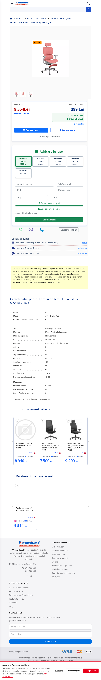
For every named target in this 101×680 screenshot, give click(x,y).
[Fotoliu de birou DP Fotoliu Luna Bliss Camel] (25, 430)
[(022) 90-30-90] (88, 3)
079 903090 (30, 568)
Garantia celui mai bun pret (63, 573)
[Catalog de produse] (12, 3)
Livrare (55, 562)
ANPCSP (56, 577)
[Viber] (31, 230)
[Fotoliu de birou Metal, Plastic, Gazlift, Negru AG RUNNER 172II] (50, 430)
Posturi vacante (16, 591)
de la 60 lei (82, 248)
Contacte (13, 602)
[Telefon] (42, 230)
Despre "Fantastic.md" (19, 588)
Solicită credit (49, 219)
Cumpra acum (69, 130)
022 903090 (30, 571)
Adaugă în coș (32, 130)
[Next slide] (87, 441)
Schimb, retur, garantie (62, 565)
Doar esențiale (73, 671)
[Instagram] (30, 576)
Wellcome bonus (59, 554)
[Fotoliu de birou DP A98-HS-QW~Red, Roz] (25, 494)
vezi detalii (80, 124)
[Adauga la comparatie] (17, 421)
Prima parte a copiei (50, 203)
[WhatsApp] (21, 230)
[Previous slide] (13, 441)
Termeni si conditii (60, 558)
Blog (11, 606)
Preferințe (59, 671)
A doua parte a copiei (50, 209)
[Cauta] (88, 9)
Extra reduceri (58, 547)
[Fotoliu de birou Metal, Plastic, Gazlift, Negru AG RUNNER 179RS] (75, 430)
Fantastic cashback (60, 550)
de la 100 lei (82, 253)
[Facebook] (27, 576)
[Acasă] (11, 18)
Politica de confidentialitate (21, 595)
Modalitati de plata (60, 569)
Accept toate (90, 671)
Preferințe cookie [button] (16, 599)
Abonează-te (50, 641)
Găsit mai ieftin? (69, 229)
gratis (84, 243)
